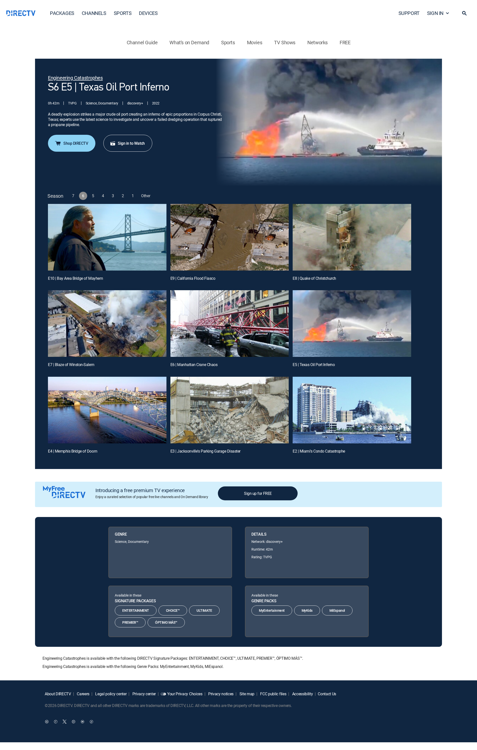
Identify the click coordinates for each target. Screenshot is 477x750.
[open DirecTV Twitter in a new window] (65, 721)
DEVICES (148, 13)
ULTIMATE (204, 610)
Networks (317, 42)
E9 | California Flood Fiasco (192, 278)
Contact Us (327, 694)
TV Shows (284, 42)
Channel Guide (142, 42)
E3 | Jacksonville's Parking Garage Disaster (205, 451)
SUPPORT (409, 13)
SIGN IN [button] (435, 13)
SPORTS (123, 13)
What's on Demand (189, 42)
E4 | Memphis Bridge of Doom (72, 451)
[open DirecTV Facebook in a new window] (56, 721)
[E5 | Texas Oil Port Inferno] (352, 323)
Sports (228, 42)
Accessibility (302, 694)
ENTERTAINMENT (135, 610)
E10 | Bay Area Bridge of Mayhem (75, 278)
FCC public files (272, 694)
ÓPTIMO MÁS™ (166, 622)
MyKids (307, 610)
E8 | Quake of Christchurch (314, 278)
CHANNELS (94, 13)
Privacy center (143, 694)
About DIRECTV (58, 694)
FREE (345, 42)
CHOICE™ (173, 610)
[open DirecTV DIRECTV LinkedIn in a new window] (47, 721)
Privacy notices (220, 694)
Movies (254, 42)
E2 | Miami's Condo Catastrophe (319, 451)
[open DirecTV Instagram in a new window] (74, 721)
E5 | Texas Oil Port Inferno (314, 364)
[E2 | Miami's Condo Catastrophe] (352, 410)
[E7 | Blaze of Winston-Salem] (107, 323)
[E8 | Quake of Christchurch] (352, 237)
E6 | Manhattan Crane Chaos (194, 364)
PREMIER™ (130, 622)
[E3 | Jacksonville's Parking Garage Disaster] (229, 410)
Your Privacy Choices (184, 694)
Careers (82, 694)
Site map (246, 694)
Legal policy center (110, 694)
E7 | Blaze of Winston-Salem (71, 364)
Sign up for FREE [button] (258, 493)
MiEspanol (337, 610)
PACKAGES (62, 13)
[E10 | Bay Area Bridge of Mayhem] (107, 237)
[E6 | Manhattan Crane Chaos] (229, 323)
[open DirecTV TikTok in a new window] (91, 721)
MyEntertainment (272, 610)
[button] (464, 13)
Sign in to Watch (131, 143)
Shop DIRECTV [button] (75, 143)
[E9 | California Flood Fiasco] (229, 237)
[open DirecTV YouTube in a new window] (82, 721)
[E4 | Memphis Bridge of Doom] (107, 410)
